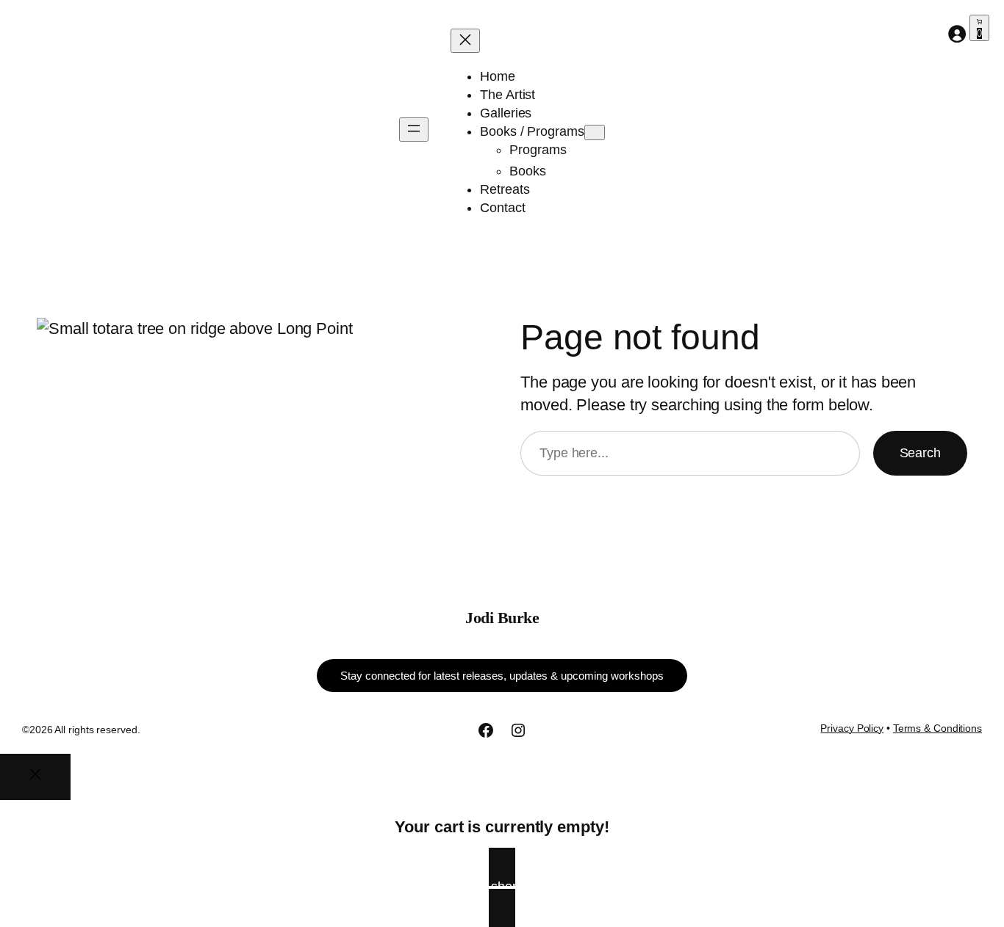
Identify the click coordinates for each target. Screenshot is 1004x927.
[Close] (35, 777)
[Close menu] (465, 41)
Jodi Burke (502, 617)
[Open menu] (414, 129)
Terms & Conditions (937, 728)
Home (497, 76)
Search (920, 453)
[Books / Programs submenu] (594, 132)
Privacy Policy (851, 728)
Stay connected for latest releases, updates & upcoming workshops (502, 675)
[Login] (956, 33)
